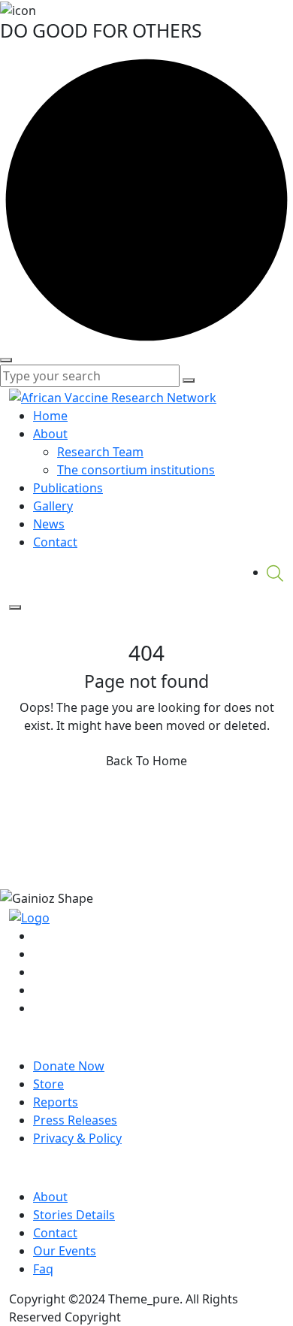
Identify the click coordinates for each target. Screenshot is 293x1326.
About (50, 433)
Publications (68, 488)
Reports (55, 1102)
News (49, 524)
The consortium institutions (136, 470)
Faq (43, 1269)
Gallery (53, 506)
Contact (55, 542)
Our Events (64, 1251)
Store (48, 1084)
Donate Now (68, 1066)
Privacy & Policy (77, 1138)
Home (50, 415)
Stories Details (74, 1214)
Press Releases (75, 1120)
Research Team (100, 452)
